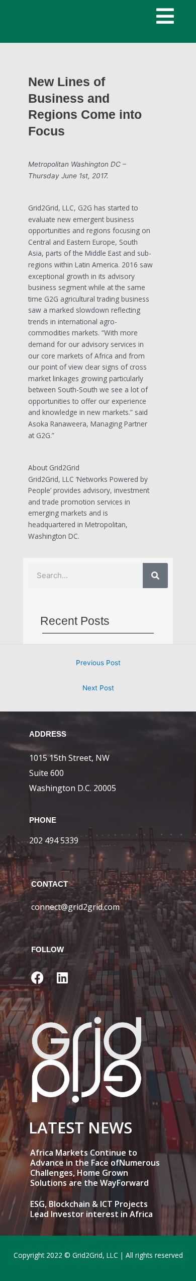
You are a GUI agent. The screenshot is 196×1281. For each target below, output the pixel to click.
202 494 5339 (53, 840)
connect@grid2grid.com (75, 906)
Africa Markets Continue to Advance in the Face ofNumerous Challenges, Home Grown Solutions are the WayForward (95, 1167)
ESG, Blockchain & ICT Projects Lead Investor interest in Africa (91, 1209)
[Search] (155, 575)
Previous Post (98, 663)
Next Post (98, 688)
